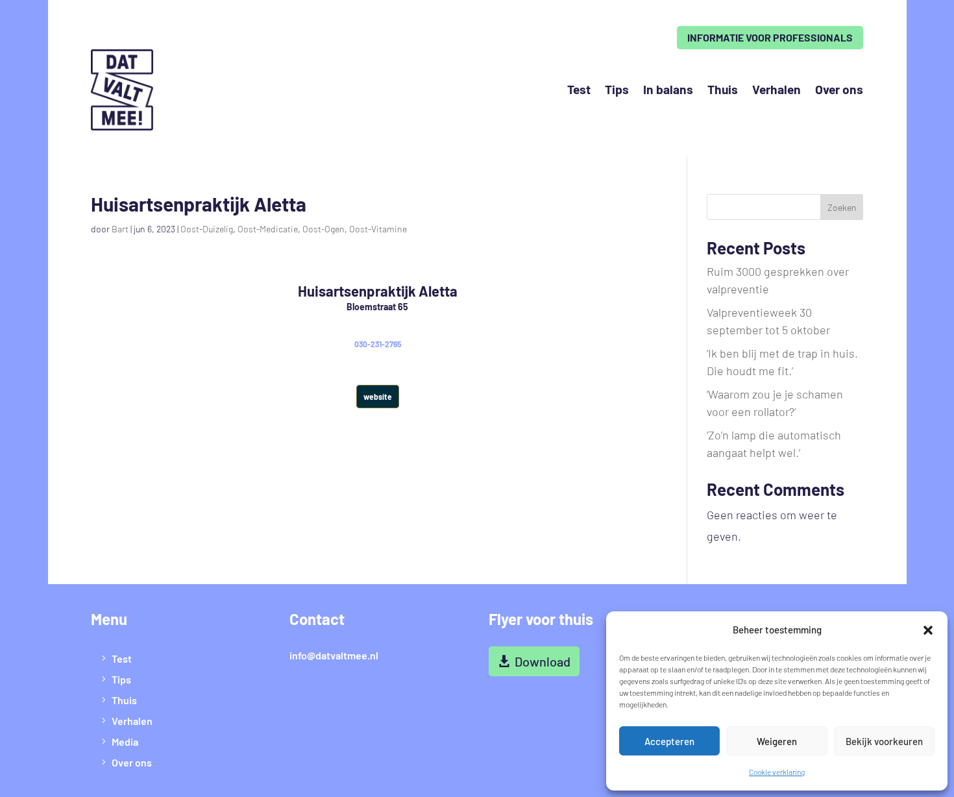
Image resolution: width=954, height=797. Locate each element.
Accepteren (669, 741)
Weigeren (777, 741)
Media (125, 741)
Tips (617, 89)
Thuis (722, 89)
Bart (120, 228)
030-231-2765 (377, 344)
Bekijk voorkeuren (884, 741)
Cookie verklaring (777, 771)
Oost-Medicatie (268, 228)
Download (542, 661)
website (377, 396)
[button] (928, 630)
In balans (668, 89)
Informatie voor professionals (770, 37)
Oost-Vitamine (378, 228)
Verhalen (776, 89)
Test (579, 89)
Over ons (839, 89)
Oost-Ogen (323, 228)
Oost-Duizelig (206, 228)
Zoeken (842, 207)
